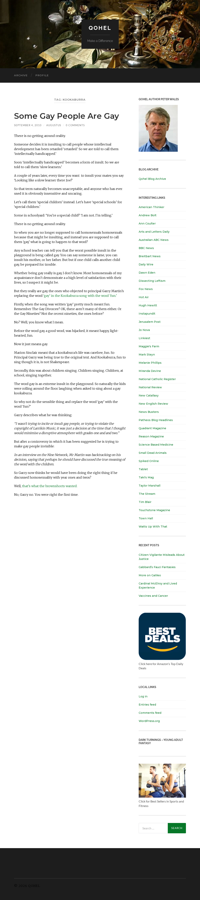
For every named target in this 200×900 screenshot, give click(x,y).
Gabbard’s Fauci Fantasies (157, 567)
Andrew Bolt (147, 215)
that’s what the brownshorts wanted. (49, 486)
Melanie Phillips (150, 362)
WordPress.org (149, 721)
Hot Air (144, 297)
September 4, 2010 (28, 125)
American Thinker (151, 207)
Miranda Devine (150, 371)
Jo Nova (144, 330)
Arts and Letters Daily (154, 231)
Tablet (143, 469)
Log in (143, 696)
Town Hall (146, 518)
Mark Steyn (147, 354)
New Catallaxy (149, 395)
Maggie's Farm (149, 346)
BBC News (146, 248)
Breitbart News (150, 256)
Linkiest (144, 338)
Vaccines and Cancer (153, 596)
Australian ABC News (154, 240)
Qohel (100, 28)
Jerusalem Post (150, 322)
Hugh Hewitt (148, 305)
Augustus (53, 125)
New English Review (153, 403)
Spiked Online (149, 461)
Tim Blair (145, 502)
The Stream (147, 494)
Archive (21, 75)
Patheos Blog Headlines (156, 420)
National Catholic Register (157, 379)
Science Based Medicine (156, 444)
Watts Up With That (153, 526)
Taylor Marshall (149, 485)
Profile (42, 75)
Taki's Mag (146, 477)
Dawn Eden (147, 272)
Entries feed (147, 704)
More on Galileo (150, 575)
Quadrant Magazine (152, 428)
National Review (150, 387)
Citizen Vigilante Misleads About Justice (162, 557)
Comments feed (150, 713)
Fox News (146, 289)
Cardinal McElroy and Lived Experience (158, 585)
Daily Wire (146, 264)
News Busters (149, 412)
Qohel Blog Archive (152, 179)
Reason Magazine (151, 436)
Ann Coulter (147, 223)
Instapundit (147, 313)
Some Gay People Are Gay (66, 116)
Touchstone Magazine (154, 510)
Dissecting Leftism (152, 281)
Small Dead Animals (153, 453)
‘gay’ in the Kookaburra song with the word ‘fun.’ (80, 296)
